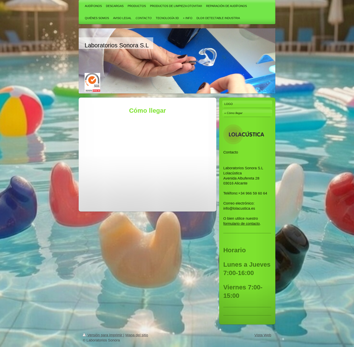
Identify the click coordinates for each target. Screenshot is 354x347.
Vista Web (262, 335)
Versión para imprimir (104, 335)
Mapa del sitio (136, 335)
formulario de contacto (241, 224)
